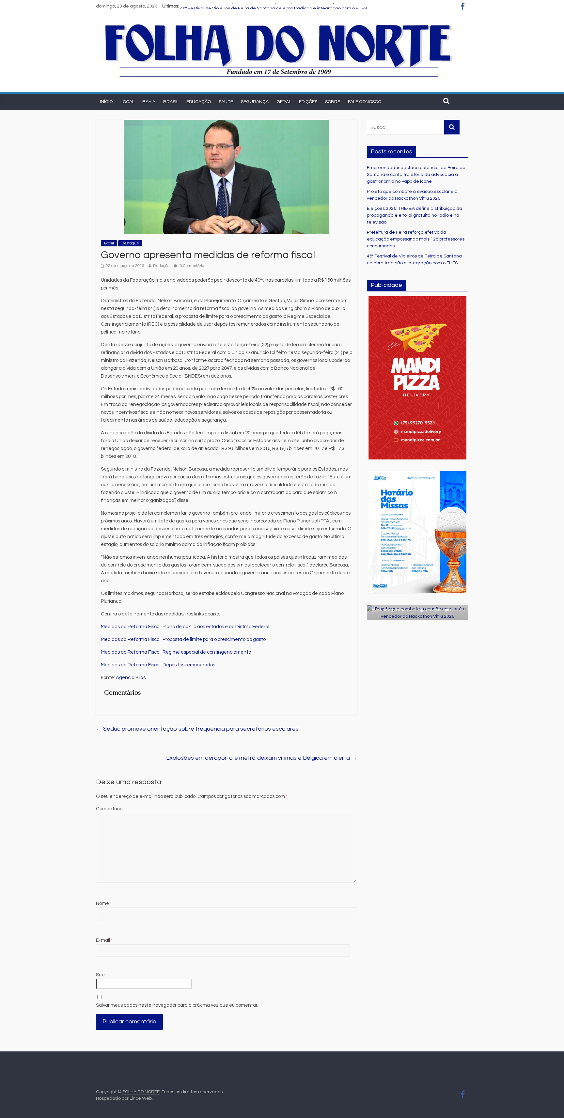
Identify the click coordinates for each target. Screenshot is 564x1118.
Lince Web (141, 1098)
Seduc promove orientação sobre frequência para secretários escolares (197, 729)
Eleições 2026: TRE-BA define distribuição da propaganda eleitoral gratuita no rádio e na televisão (414, 215)
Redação (161, 266)
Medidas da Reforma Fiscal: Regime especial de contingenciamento (176, 652)
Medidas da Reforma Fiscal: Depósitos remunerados (158, 664)
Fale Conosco (364, 102)
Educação (198, 102)
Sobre (332, 102)
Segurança (255, 102)
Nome (104, 903)
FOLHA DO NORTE (141, 1092)
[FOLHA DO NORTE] (279, 23)
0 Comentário (191, 266)
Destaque (130, 243)
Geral (283, 102)
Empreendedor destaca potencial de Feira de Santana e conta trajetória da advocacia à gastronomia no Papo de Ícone (416, 174)
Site (100, 974)
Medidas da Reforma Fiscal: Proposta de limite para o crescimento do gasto (183, 639)
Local (127, 102)
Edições (308, 102)
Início (106, 102)
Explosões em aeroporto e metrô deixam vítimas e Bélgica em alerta (261, 758)
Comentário (109, 808)
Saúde (226, 102)
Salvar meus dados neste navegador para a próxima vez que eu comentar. (177, 1005)
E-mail (104, 940)
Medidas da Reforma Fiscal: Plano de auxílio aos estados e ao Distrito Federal (185, 626)
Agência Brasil (132, 677)
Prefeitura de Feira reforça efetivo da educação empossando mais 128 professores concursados (283, 6)
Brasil (171, 102)
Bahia (148, 102)
